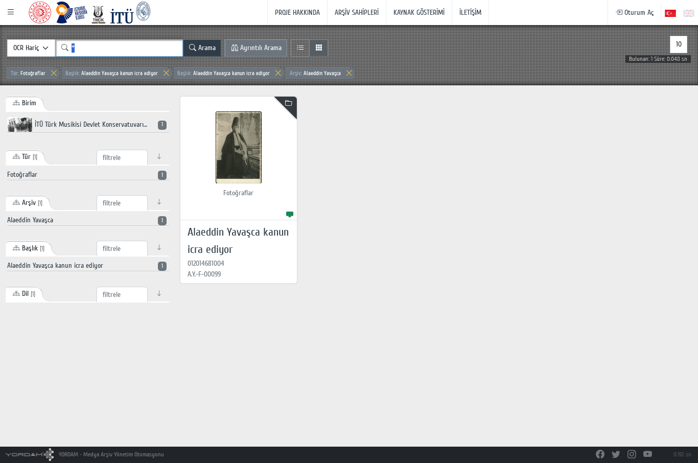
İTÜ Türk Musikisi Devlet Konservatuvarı (98, 124)
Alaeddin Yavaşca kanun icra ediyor (111, 73)
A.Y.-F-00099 (204, 274)
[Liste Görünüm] (300, 48)
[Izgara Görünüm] (318, 48)
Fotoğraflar (28, 73)
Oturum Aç (638, 12)
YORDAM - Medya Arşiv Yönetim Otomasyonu (110, 454)
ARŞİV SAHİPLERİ (357, 12)
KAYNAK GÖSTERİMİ (419, 12)
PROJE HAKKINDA (297, 12)
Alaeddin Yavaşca (315, 73)
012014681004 (206, 263)
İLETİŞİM (470, 12)
